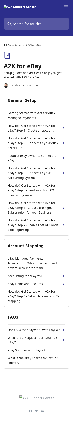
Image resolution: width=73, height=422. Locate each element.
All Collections (12, 45)
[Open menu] (66, 6)
